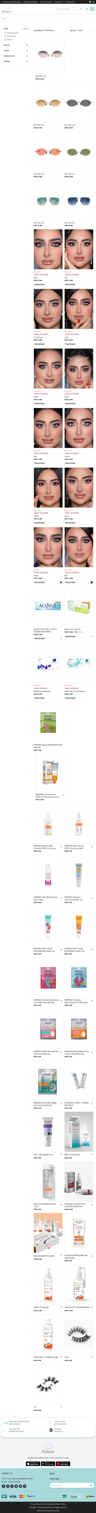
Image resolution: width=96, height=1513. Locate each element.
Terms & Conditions (48, 1504)
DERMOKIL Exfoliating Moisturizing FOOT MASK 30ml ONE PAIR (76, 1001)
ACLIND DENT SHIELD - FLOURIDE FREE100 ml (77, 1104)
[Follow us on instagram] (7, 1486)
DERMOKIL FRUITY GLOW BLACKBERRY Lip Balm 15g (74, 949)
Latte (67, 337)
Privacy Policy (35, 1504)
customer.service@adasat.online (20, 1478)
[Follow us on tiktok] (24, 1486)
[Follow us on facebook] (3, 1486)
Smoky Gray (38, 337)
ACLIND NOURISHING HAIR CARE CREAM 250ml (76, 1256)
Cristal (67, 456)
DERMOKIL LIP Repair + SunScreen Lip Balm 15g (73, 898)
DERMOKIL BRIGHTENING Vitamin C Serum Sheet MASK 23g (77, 1052)
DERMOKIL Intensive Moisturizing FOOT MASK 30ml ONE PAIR (46, 1001)
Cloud (67, 516)
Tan (66, 277)
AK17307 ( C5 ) (39, 125)
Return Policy (60, 1504)
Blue (66, 575)
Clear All (25, 29)
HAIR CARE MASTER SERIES (44, 1256)
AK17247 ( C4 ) (39, 223)
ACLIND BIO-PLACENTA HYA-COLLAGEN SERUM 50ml (75, 1205)
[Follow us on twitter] (12, 1486)
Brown (36, 575)
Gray (35, 456)
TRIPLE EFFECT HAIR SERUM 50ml (77, 1307)
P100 (66, 1357)
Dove (35, 277)
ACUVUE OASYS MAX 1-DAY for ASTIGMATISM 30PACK (45, 630)
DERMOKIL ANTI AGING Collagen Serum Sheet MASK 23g (45, 1104)
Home (4, 18)
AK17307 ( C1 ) (70, 125)
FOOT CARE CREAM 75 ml (43, 1154)
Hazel (36, 397)
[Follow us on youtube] (20, 1486)
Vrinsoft (56, 1510)
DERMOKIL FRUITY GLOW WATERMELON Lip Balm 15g (44, 949)
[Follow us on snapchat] (16, 1486)
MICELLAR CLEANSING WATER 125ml (45, 1205)
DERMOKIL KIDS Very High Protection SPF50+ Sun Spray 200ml (45, 847)
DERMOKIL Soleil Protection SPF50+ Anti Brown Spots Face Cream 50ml (47, 795)
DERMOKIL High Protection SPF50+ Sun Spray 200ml (74, 847)
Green (67, 397)
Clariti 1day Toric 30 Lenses (75, 691)
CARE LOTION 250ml (41, 1307)
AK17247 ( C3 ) (70, 223)
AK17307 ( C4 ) (41, 76)
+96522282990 (14, 1481)
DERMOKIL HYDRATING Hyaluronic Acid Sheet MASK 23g (46, 1052)
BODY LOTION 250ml (72, 1154)
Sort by (73, 30)
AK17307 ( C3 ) (70, 174)
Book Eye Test (70, 2)
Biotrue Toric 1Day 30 (72, 629)
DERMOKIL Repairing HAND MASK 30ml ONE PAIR (48, 746)
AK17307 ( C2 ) (39, 174)
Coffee (36, 516)
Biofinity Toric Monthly (42, 691)
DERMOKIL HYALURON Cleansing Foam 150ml (45, 898)
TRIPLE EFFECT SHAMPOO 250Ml (46, 1357)
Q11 (35, 1407)
